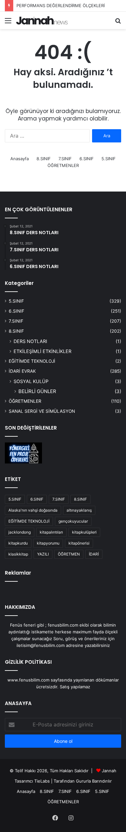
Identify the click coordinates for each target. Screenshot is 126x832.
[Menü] (8, 23)
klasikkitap (18, 554)
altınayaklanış (79, 510)
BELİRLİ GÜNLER (37, 391)
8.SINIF (44, 158)
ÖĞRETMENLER (63, 165)
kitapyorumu (48, 543)
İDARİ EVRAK (22, 371)
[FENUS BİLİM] (42, 20)
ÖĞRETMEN (69, 554)
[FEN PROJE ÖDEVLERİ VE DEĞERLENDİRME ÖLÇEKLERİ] (23, 452)
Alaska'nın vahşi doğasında (33, 510)
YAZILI (43, 554)
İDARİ (94, 554)
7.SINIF (65, 158)
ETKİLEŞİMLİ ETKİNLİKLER (42, 351)
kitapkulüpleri (84, 532)
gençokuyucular (73, 521)
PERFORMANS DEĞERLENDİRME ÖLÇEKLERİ (60, 5)
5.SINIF (108, 158)
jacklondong (19, 532)
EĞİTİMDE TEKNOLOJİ (32, 361)
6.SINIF (86, 158)
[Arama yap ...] (118, 23)
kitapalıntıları (51, 532)
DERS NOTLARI (30, 341)
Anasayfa (19, 158)
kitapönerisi (78, 543)
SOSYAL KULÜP (31, 381)
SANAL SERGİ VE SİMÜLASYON (42, 411)
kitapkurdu (18, 543)
